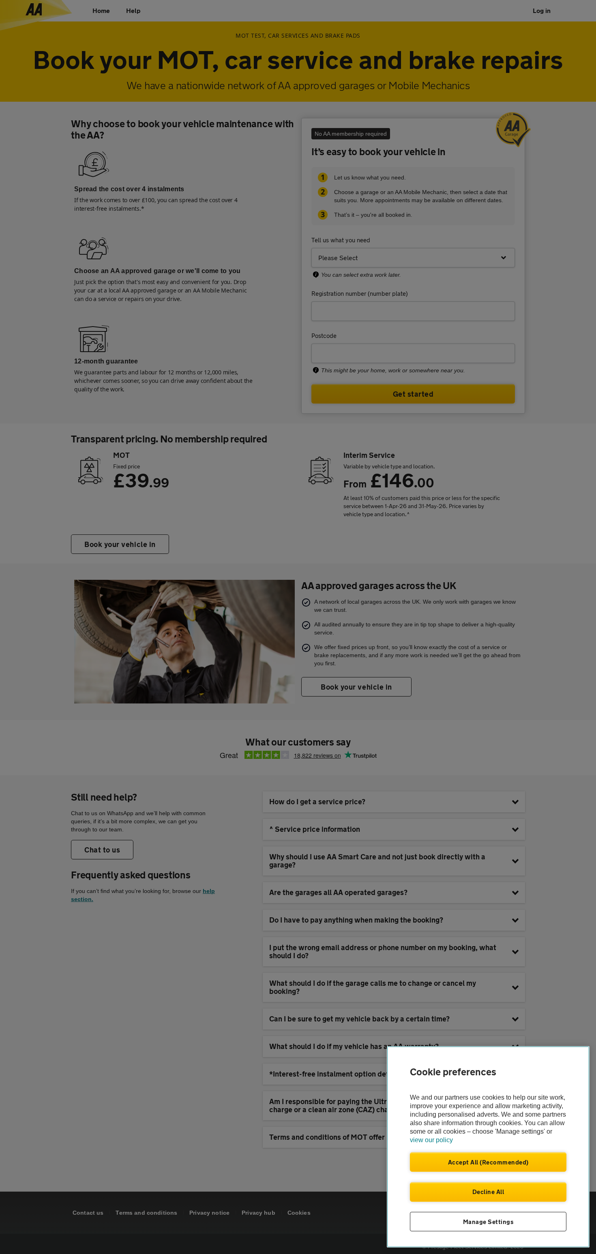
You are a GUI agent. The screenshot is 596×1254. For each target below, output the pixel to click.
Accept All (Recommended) (488, 1162)
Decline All (488, 1191)
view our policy (431, 1140)
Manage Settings (488, 1221)
